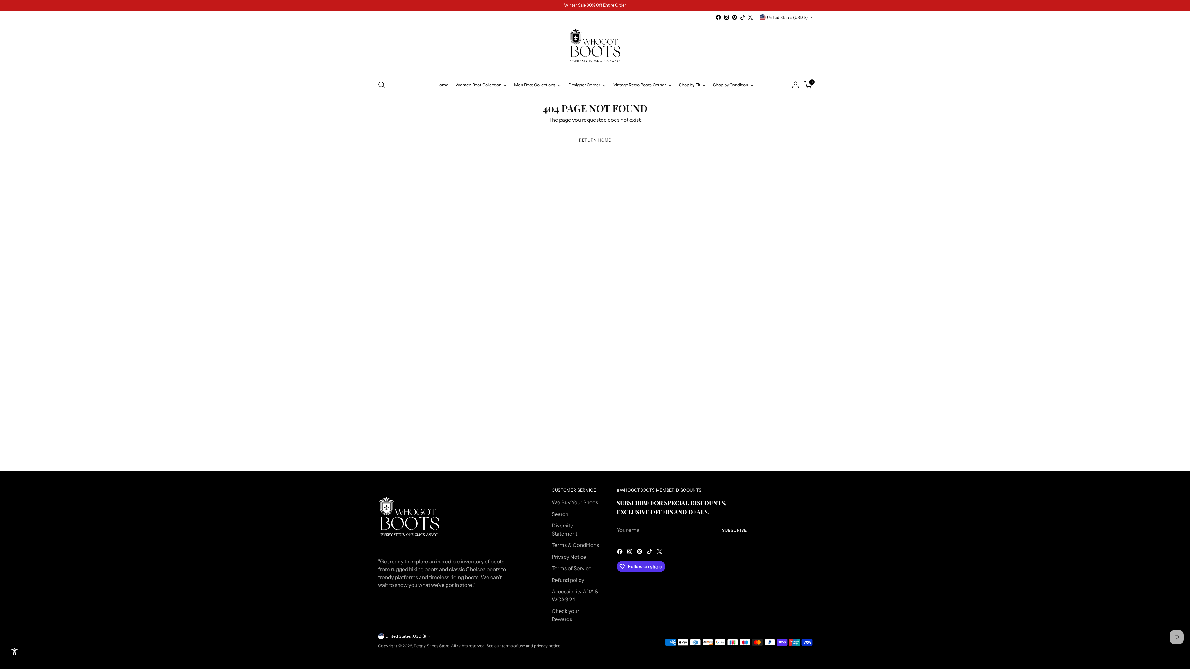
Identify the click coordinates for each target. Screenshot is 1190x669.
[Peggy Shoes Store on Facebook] (718, 17)
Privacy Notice (569, 557)
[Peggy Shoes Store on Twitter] (750, 17)
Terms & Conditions (575, 545)
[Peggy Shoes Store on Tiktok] (742, 17)
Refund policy (568, 580)
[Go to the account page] (795, 85)
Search (560, 514)
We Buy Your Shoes (575, 502)
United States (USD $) (787, 17)
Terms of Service (572, 568)
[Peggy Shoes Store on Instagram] (726, 17)
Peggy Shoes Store (431, 645)
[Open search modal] (381, 85)
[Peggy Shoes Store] (595, 48)
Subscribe (734, 530)
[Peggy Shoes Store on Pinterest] (734, 17)
